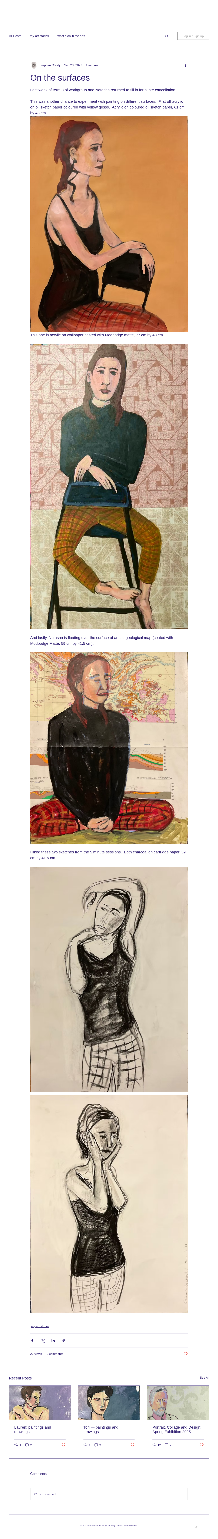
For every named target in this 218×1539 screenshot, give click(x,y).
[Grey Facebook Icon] (196, 1528)
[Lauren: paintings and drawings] (40, 1403)
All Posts (15, 36)
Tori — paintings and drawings (100, 1429)
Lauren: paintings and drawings (32, 1429)
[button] (167, 36)
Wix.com (132, 1525)
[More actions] (185, 65)
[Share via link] (64, 1341)
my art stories (39, 36)
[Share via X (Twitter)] (43, 1341)
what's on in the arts (71, 36)
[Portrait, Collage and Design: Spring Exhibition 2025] (178, 1403)
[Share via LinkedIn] (53, 1341)
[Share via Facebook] (32, 1341)
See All (204, 1377)
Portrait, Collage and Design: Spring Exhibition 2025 (176, 1429)
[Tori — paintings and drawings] (109, 1403)
